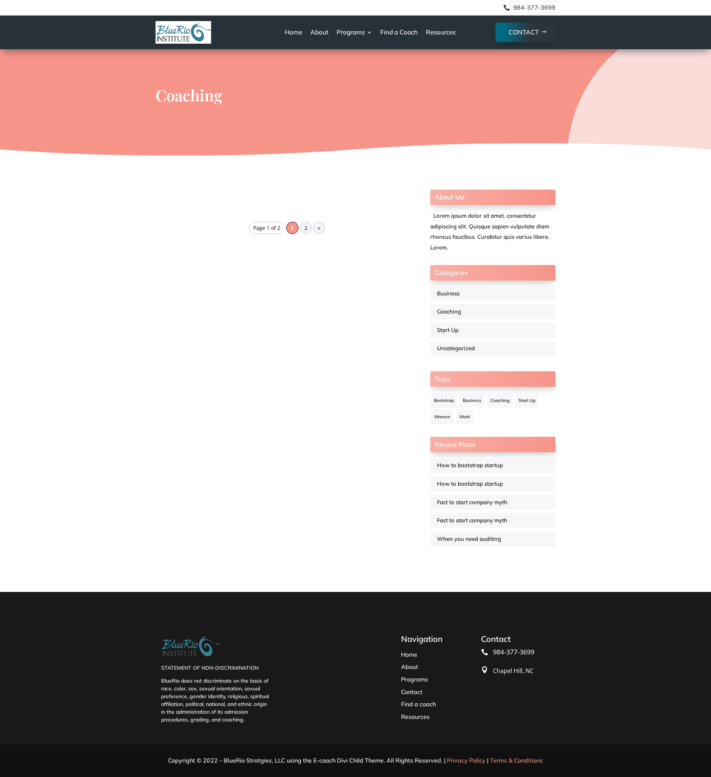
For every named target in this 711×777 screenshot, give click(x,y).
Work (464, 416)
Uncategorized (456, 348)
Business (448, 293)
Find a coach (418, 704)
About (319, 32)
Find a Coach (399, 32)
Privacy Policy (466, 760)
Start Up (447, 330)
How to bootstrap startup (470, 465)
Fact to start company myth (472, 502)
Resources (440, 32)
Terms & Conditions (516, 760)
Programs (351, 32)
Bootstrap (444, 400)
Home (293, 32)
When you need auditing (469, 538)
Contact (523, 32)
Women (442, 416)
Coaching (449, 311)
